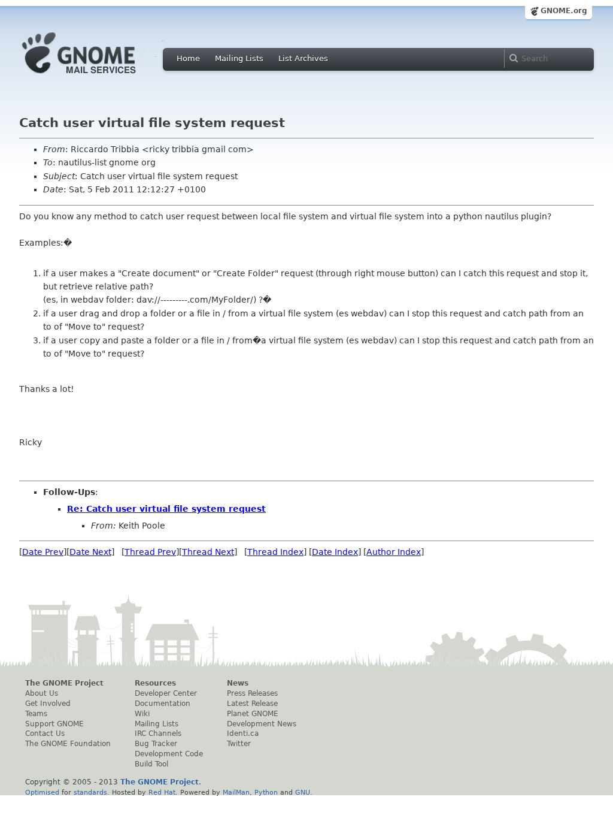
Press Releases (252, 693)
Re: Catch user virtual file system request (166, 509)
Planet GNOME (252, 714)
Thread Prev (150, 552)
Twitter (239, 743)
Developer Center (166, 693)
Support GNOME (54, 724)
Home (188, 58)
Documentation (162, 703)
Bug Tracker (156, 743)
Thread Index (275, 552)
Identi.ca (243, 733)
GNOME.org (564, 11)
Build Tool (151, 764)
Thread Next (208, 552)
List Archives (303, 58)
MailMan (236, 792)
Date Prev (42, 552)
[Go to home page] (97, 76)
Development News (261, 724)
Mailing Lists (239, 58)
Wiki (142, 714)
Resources (155, 683)
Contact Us (45, 733)
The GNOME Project (64, 683)
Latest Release (252, 703)
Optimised (42, 792)
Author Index (393, 552)
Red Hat (161, 792)
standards (90, 792)
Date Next (90, 552)
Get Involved (48, 703)
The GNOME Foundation (68, 743)
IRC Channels (158, 733)
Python (266, 792)
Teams (36, 714)
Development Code (169, 754)
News (237, 683)
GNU (302, 792)
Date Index (335, 552)
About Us (41, 693)
